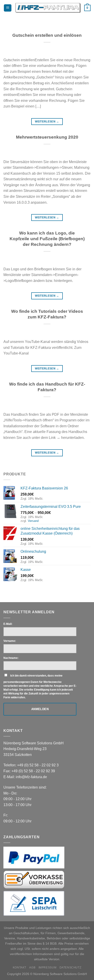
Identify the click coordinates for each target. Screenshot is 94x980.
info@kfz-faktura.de (31, 777)
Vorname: (9, 641)
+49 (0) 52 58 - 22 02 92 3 (38, 765)
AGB (32, 967)
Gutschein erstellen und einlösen (47, 35)
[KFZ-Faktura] (48, 8)
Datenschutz (70, 967)
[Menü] (7, 8)
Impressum (48, 967)
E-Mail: (7, 624)
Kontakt (19, 967)
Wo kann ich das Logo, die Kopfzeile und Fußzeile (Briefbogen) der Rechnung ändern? (47, 239)
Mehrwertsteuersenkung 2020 (47, 137)
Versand (33, 521)
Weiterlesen (47, 121)
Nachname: (10, 658)
